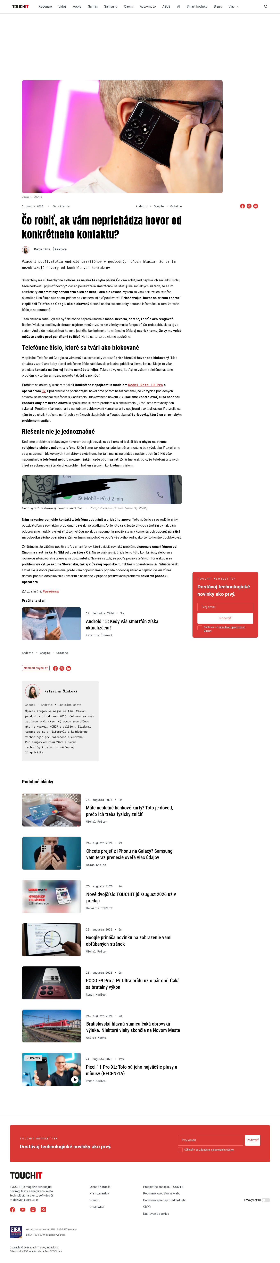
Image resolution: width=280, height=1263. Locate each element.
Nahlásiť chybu (34, 668)
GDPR (147, 1206)
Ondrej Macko (96, 1037)
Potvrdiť (225, 618)
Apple (77, 6)
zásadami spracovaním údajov (216, 1149)
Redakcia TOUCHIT (99, 908)
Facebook (51, 591)
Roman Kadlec (96, 864)
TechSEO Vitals (53, 1251)
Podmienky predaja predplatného (165, 1200)
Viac (232, 6)
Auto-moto (148, 6)
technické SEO (20, 1251)
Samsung (110, 6)
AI (178, 6)
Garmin (93, 6)
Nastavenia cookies (156, 1213)
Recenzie (45, 6)
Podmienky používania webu (161, 1193)
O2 (44, 391)
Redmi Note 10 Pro (145, 385)
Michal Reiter (96, 821)
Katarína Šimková (50, 249)
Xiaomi (128, 6)
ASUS (166, 6)
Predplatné (97, 1207)
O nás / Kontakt (100, 1187)
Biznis (218, 6)
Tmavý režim (253, 1200)
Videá (62, 6)
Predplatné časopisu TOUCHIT (163, 1187)
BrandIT (95, 1200)
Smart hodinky (197, 6)
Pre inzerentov (99, 1193)
